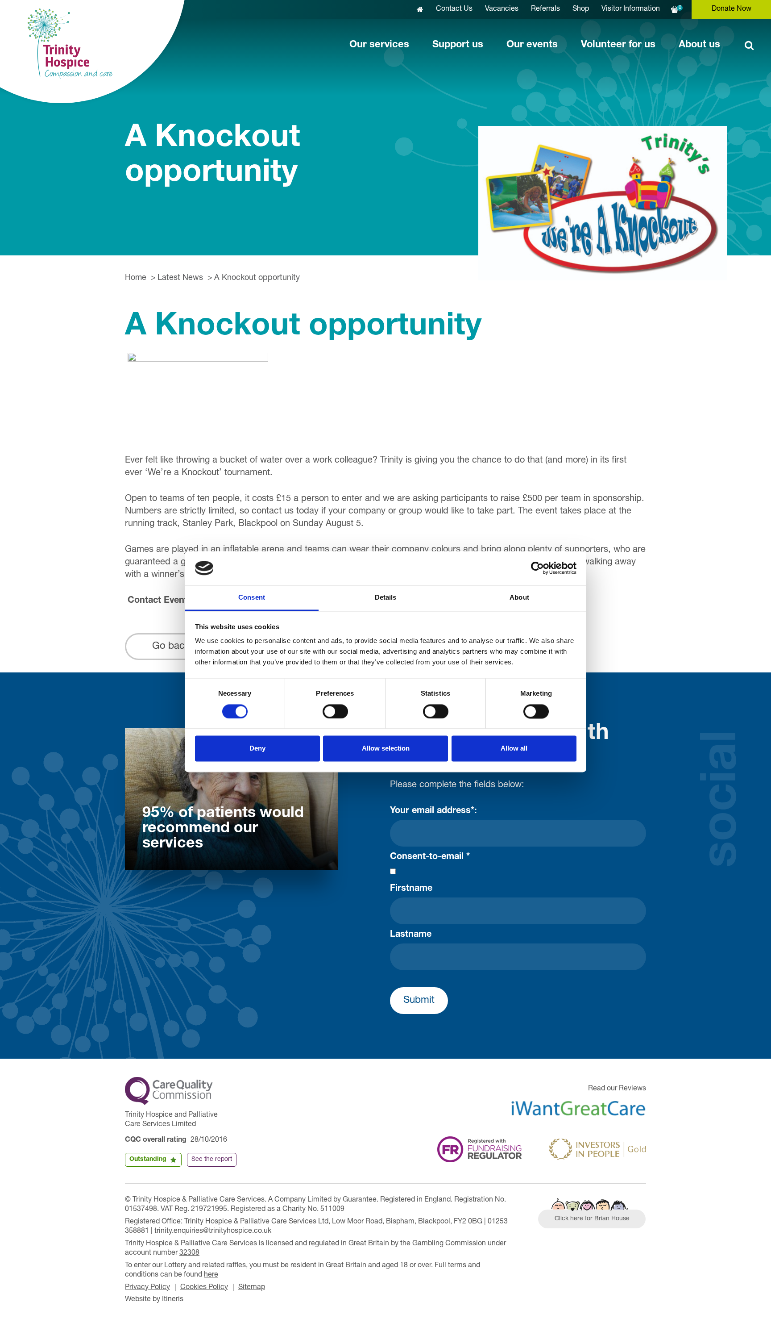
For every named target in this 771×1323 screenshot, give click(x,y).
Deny (257, 748)
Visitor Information (630, 9)
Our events (532, 45)
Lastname (410, 935)
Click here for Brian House (592, 1219)
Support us (457, 45)
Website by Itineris (154, 1299)
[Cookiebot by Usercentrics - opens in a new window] (537, 568)
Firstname (411, 889)
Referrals (545, 9)
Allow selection (386, 748)
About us (699, 45)
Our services (379, 45)
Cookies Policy (204, 1287)
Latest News (180, 278)
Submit (419, 1001)
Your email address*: (433, 811)
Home (135, 278)
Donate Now (731, 9)
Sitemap (251, 1287)
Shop (580, 9)
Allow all (514, 748)
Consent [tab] (251, 597)
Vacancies (501, 9)
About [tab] (519, 597)
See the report (211, 1159)
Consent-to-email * (430, 857)
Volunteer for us (618, 45)
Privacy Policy (147, 1287)
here (211, 1275)
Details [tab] (386, 597)
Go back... (175, 646)
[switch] (335, 711)
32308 (189, 1253)
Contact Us (454, 9)
